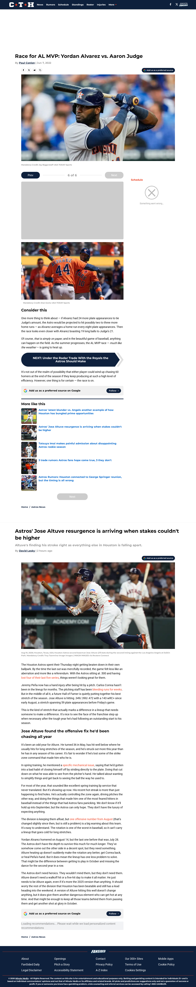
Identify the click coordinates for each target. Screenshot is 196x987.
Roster (90, 4)
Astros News (38, 507)
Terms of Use (133, 964)
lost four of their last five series (40, 677)
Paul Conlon (27, 62)
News (40, 4)
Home (24, 507)
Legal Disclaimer (31, 970)
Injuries (101, 4)
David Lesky (27, 550)
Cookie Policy (166, 964)
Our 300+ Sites (134, 958)
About (25, 958)
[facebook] (170, 4)
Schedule (63, 4)
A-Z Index (102, 970)
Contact (101, 958)
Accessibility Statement (68, 970)
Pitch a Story (62, 964)
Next (114, 175)
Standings (78, 4)
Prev (30, 175)
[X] (177, 4)
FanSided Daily (30, 964)
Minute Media (22, 978)
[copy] (40, 70)
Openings (60, 958)
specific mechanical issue (78, 765)
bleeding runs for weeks (107, 689)
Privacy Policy (104, 964)
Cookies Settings (135, 970)
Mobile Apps (166, 958)
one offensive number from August (91, 819)
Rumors (50, 4)
